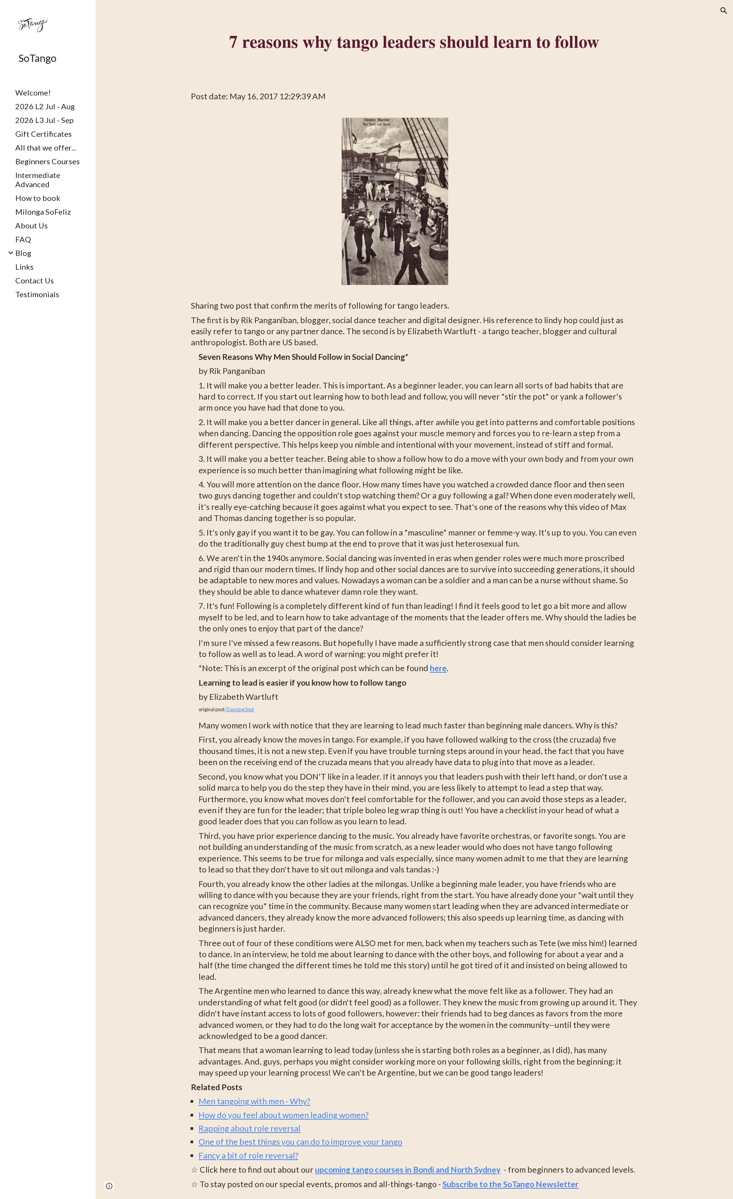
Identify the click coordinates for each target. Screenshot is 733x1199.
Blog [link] (23, 252)
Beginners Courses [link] (47, 161)
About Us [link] (31, 225)
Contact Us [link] (34, 280)
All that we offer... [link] (45, 147)
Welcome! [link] (33, 92)
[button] (724, 11)
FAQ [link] (23, 239)
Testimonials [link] (37, 294)
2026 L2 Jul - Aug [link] (45, 106)
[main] (414, 41)
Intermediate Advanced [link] (37, 179)
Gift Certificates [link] (43, 133)
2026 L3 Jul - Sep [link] (44, 120)
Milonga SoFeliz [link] (43, 211)
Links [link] (24, 266)
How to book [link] (37, 197)
